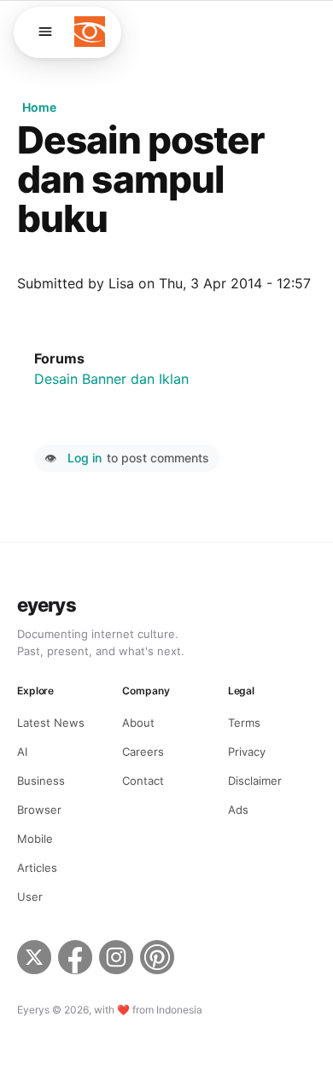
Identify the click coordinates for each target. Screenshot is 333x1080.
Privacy (247, 751)
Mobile (35, 838)
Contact (143, 780)
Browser (39, 809)
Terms (244, 722)
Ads (238, 809)
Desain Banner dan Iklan (111, 378)
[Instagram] (116, 959)
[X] (34, 959)
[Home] (89, 31)
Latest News (51, 722)
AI (22, 751)
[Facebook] (75, 959)
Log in (84, 457)
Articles (37, 867)
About (138, 722)
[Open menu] (45, 31)
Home (39, 107)
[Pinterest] (159, 959)
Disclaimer (255, 780)
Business (41, 780)
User (30, 896)
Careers (143, 751)
